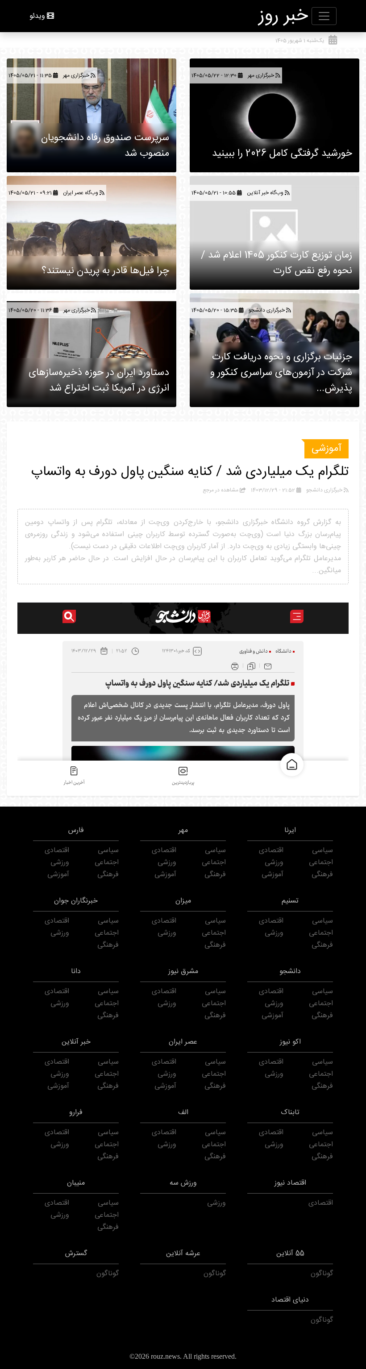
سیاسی (322, 851)
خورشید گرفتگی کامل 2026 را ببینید (282, 154)
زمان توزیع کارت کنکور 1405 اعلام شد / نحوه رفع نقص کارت (276, 263)
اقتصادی (271, 851)
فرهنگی (322, 875)
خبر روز (283, 16)
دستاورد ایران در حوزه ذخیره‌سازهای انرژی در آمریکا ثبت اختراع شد (99, 380)
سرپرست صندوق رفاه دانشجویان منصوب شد (105, 146)
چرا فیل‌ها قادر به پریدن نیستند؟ (105, 271)
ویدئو (37, 16)
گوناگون (322, 1274)
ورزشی (274, 863)
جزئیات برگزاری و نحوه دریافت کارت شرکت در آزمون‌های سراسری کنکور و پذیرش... (281, 372)
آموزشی (326, 449)
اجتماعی (321, 863)
